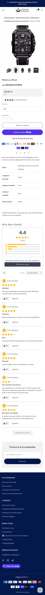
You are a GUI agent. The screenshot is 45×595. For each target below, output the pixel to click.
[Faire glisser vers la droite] (40, 70)
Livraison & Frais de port (11, 490)
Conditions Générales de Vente (13, 509)
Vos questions (7, 532)
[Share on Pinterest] (24, 153)
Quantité (5, 115)
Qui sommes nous (8, 505)
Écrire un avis (22, 264)
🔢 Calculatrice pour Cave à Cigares (15, 536)
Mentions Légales (8, 516)
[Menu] (3, 10)
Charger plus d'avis (22, 433)
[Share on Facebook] (16, 153)
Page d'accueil (9, 18)
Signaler (15, 299)
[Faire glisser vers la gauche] (4, 70)
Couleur (5, 104)
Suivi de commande (9, 482)
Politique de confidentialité (12, 513)
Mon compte (6, 486)
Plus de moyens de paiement (22, 138)
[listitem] (22, 3)
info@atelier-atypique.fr (11, 555)
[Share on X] (20, 153)
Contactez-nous (8, 528)
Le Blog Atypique (8, 543)
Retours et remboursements (12, 494)
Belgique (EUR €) (21, 577)
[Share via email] (28, 153)
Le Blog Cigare (7, 539)
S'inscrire (22, 461)
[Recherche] (42, 10)
